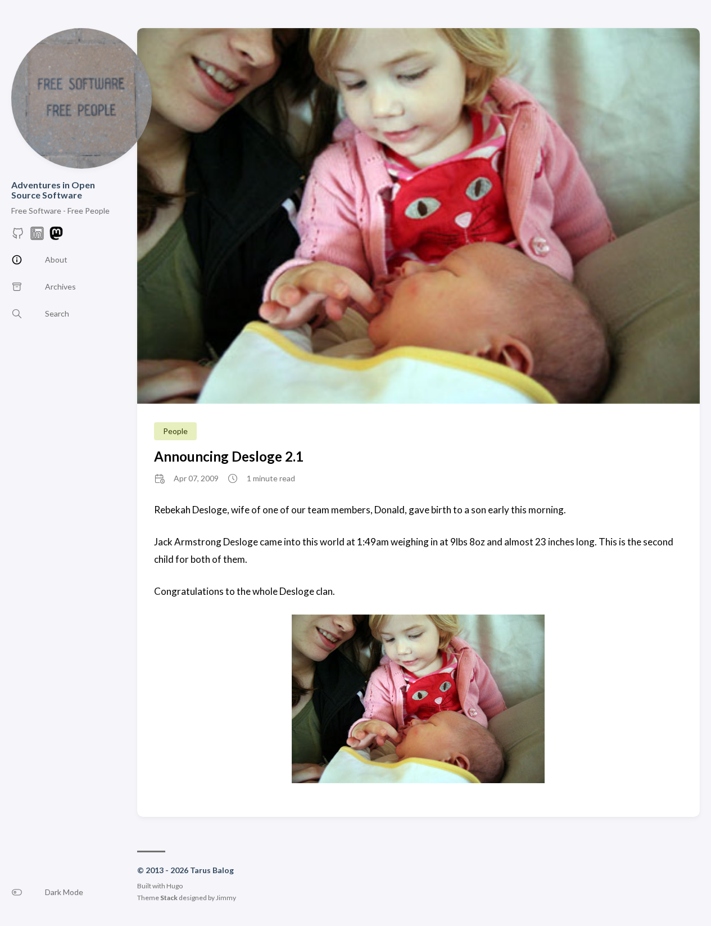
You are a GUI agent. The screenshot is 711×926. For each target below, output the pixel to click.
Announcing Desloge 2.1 (229, 456)
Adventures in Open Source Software (53, 189)
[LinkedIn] (37, 236)
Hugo (174, 886)
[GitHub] (18, 236)
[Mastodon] (56, 236)
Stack (169, 897)
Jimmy (226, 897)
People (175, 431)
